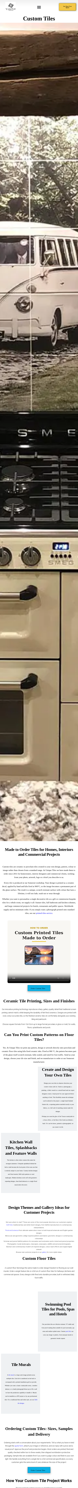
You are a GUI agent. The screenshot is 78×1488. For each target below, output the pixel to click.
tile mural (11, 1375)
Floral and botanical (12, 1230)
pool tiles (68, 1331)
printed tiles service (44, 913)
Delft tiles (9, 1225)
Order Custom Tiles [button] (38, 988)
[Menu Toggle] (39, 7)
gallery (44, 1252)
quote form (19, 1446)
